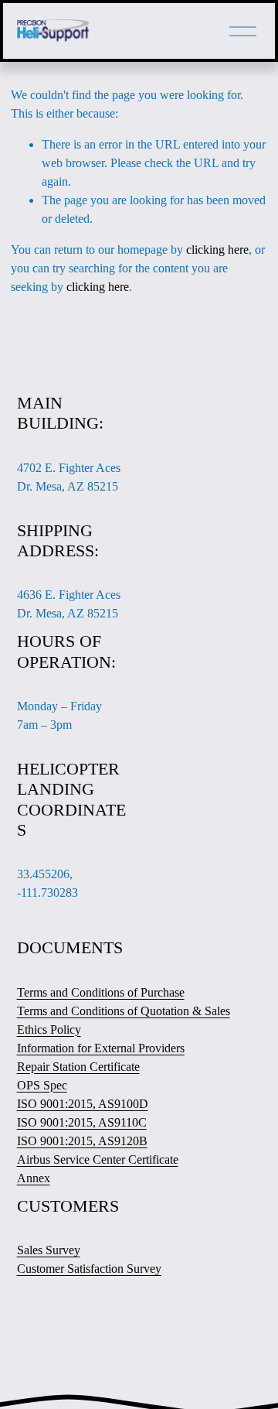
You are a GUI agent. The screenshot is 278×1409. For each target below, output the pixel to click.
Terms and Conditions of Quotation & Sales (123, 1010)
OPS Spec (42, 1085)
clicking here (217, 249)
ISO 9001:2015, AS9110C (82, 1122)
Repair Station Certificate (78, 1066)
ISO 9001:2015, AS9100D (82, 1103)
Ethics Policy (49, 1029)
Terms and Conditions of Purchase (101, 992)
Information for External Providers (101, 1048)
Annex (33, 1178)
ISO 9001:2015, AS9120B (82, 1140)
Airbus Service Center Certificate (97, 1159)
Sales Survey (48, 1250)
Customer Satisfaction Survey (89, 1268)
